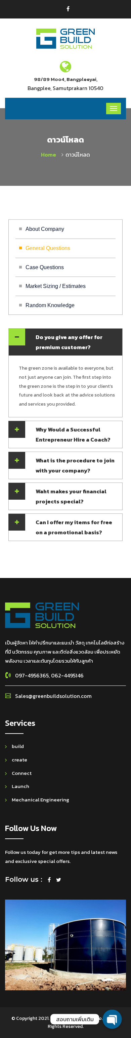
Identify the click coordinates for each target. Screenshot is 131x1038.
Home (50, 155)
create (19, 759)
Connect (22, 773)
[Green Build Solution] (65, 38)
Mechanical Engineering (40, 799)
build (18, 746)
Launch (20, 786)
